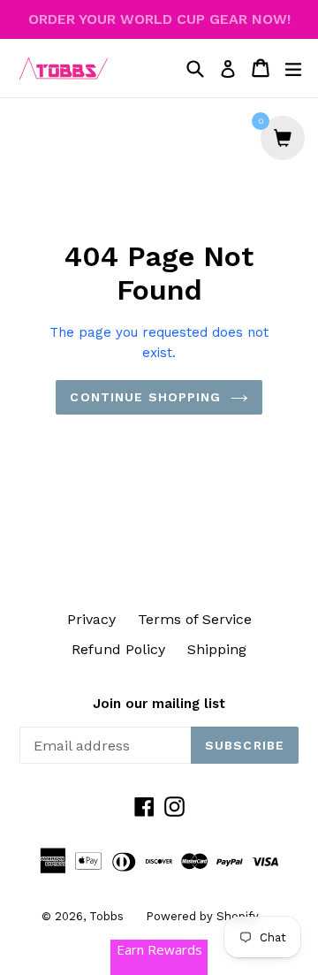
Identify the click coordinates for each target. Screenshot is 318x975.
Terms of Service (195, 619)
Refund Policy (118, 649)
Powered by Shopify (202, 916)
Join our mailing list (159, 704)
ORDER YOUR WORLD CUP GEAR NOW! (159, 19)
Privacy (91, 619)
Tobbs (106, 916)
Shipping (216, 649)
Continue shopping (145, 397)
